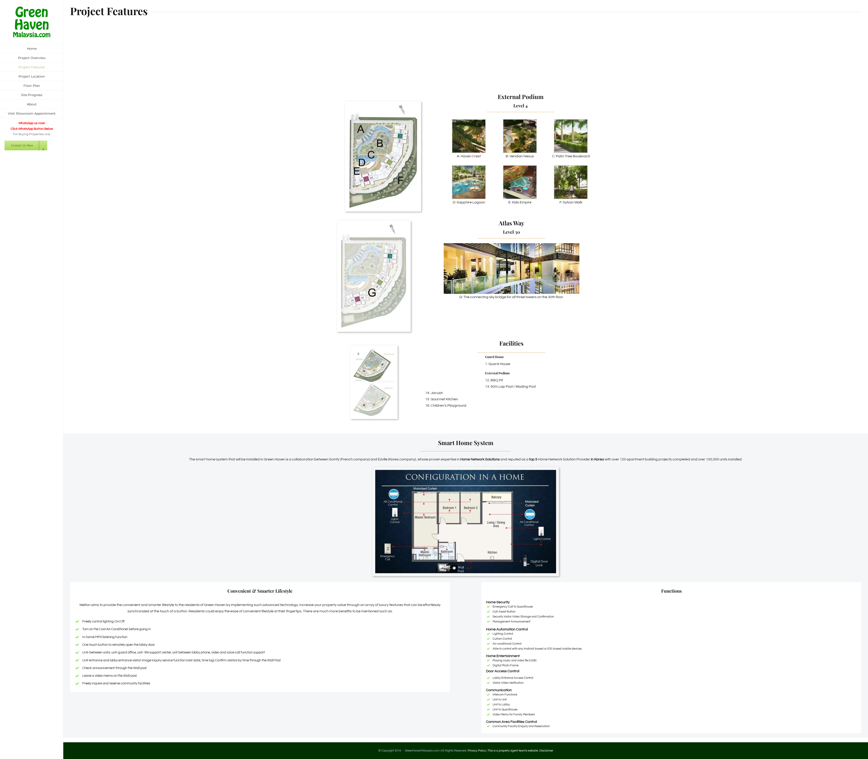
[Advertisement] (465, 58)
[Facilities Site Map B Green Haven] (374, 350)
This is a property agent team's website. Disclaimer (520, 750)
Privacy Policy (477, 750)
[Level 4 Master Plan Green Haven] (383, 106)
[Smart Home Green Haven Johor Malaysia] (465, 472)
